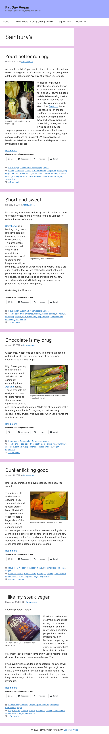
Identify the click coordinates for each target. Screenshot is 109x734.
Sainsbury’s (11, 226)
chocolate (19, 170)
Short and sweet (23, 199)
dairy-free (51, 170)
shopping (9, 317)
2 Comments (14, 322)
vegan (59, 176)
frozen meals (30, 573)
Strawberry (32, 317)
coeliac (28, 170)
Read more (11, 150)
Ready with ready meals (31, 568)
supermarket (22, 176)
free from (15, 173)
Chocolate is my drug (28, 340)
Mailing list (81, 21)
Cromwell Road (39, 170)
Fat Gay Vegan (17, 7)
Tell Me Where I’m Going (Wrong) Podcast (33, 21)
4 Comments (14, 182)
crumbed (12, 573)
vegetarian (10, 179)
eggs (7, 173)
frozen (20, 573)
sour (24, 317)
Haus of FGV (14, 568)
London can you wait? (18, 705)
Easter (59, 170)
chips (10, 710)
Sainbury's (55, 173)
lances (45, 314)
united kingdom (49, 176)
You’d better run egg (27, 56)
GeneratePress (71, 730)
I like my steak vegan (28, 597)
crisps (17, 710)
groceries (29, 314)
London (46, 173)
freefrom (24, 173)
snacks (18, 317)
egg (65, 170)
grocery (37, 314)
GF (30, 173)
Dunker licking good (27, 470)
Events (6, 21)
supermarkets (35, 176)
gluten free (37, 173)
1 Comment (13, 716)
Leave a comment (16, 579)
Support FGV (65, 21)
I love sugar (13, 168)
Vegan (46, 168)
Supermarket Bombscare (31, 168)
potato (32, 710)
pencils (52, 314)
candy (11, 170)
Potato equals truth (37, 705)
